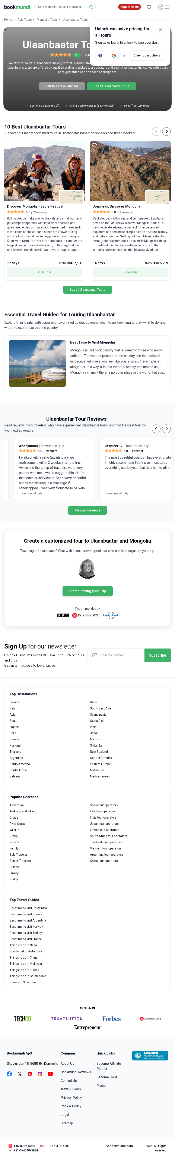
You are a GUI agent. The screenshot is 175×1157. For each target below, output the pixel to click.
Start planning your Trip (87, 591)
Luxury (14, 873)
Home (8, 19)
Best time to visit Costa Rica (28, 908)
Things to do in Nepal (24, 945)
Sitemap (67, 1123)
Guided (14, 867)
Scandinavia (98, 714)
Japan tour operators (104, 823)
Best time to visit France (26, 939)
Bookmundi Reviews (76, 1072)
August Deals (129, 7)
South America (20, 764)
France (14, 727)
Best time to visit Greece (26, 914)
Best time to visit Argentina (28, 920)
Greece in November (23, 982)
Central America (101, 758)
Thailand (15, 751)
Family (14, 848)
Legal (65, 1115)
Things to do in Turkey (24, 970)
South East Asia (100, 708)
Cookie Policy (71, 1106)
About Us (67, 1064)
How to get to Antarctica (26, 951)
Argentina (16, 758)
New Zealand (99, 751)
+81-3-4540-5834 (26, 1150)
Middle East (98, 770)
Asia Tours (25, 19)
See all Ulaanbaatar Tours (111, 86)
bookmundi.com (121, 1146)
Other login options (146, 55)
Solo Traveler (18, 854)
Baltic (94, 702)
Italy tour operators (103, 811)
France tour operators (104, 830)
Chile (13, 733)
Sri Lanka (96, 745)
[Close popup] (160, 30)
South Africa (18, 770)
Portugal (15, 745)
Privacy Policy (71, 1098)
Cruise (14, 817)
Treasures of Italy (21, 493)
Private (14, 842)
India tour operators (103, 817)
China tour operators (104, 860)
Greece (14, 739)
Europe (14, 702)
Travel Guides (71, 1089)
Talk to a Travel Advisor (62, 86)
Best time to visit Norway (26, 926)
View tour (44, 272)
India (93, 727)
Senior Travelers (21, 860)
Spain (13, 720)
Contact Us (69, 1081)
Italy (12, 708)
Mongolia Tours (47, 19)
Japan (94, 733)
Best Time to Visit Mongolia (92, 342)
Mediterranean (100, 776)
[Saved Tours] (149, 7)
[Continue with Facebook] (100, 55)
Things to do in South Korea (28, 976)
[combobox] (65, 7)
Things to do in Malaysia (26, 963)
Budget (14, 879)
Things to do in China (24, 957)
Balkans (15, 776)
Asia (13, 714)
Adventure (17, 805)
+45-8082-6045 (24, 1146)
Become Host (106, 1077)
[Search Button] (91, 7)
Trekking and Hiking (23, 811)
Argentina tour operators (107, 854)
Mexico (95, 739)
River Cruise (18, 823)
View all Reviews (87, 510)
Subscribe (157, 655)
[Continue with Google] (114, 55)
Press (101, 1086)
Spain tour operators (104, 805)
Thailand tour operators (106, 842)
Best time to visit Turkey (26, 933)
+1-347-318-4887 (57, 1146)
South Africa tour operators (108, 836)
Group (14, 836)
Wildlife (14, 830)
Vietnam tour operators (106, 848)
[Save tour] (8, 145)
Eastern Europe (100, 764)
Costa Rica (97, 720)
